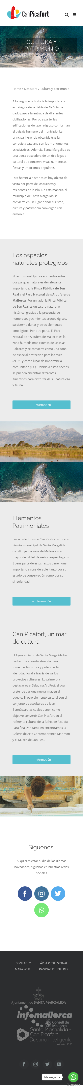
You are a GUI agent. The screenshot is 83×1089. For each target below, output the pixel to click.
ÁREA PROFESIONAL (54, 963)
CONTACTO (23, 963)
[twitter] (58, 893)
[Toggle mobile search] (67, 14)
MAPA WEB (22, 969)
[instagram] (41, 893)
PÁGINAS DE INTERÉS (53, 969)
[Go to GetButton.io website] (73, 1085)
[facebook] (25, 893)
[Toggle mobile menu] (75, 14)
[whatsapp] (41, 910)
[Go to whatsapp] (73, 1077)
